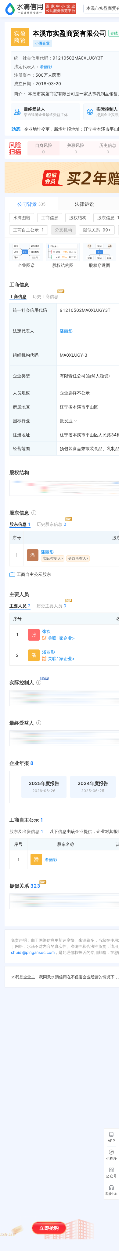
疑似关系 (97, 229)
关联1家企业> (61, 638)
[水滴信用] (24, 8)
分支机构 (63, 229)
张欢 (46, 631)
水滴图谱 (21, 217)
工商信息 (49, 217)
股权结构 (77, 217)
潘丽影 (46, 66)
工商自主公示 (28, 229)
